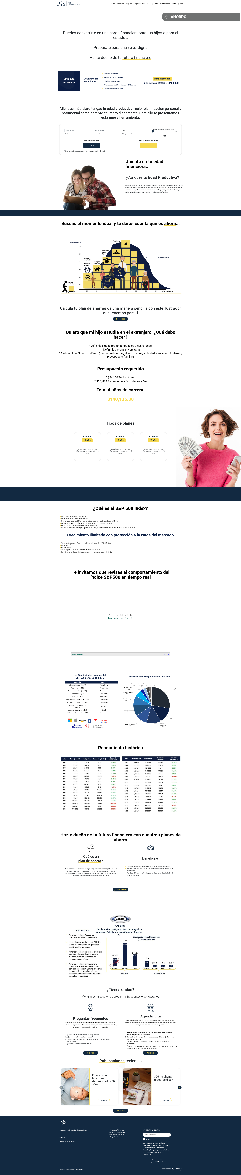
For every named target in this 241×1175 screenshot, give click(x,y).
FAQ (156, 4)
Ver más (90, 1053)
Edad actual (68, 134)
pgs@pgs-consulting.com (67, 1141)
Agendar (150, 1053)
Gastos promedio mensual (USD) (164, 129)
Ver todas (120, 1111)
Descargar (120, 319)
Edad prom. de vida (127, 134)
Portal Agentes (177, 4)
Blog (151, 4)
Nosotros (120, 4)
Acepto (148, 1139)
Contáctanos (165, 4)
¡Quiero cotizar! (120, 889)
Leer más (104, 1100)
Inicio (113, 4)
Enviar (157, 1161)
